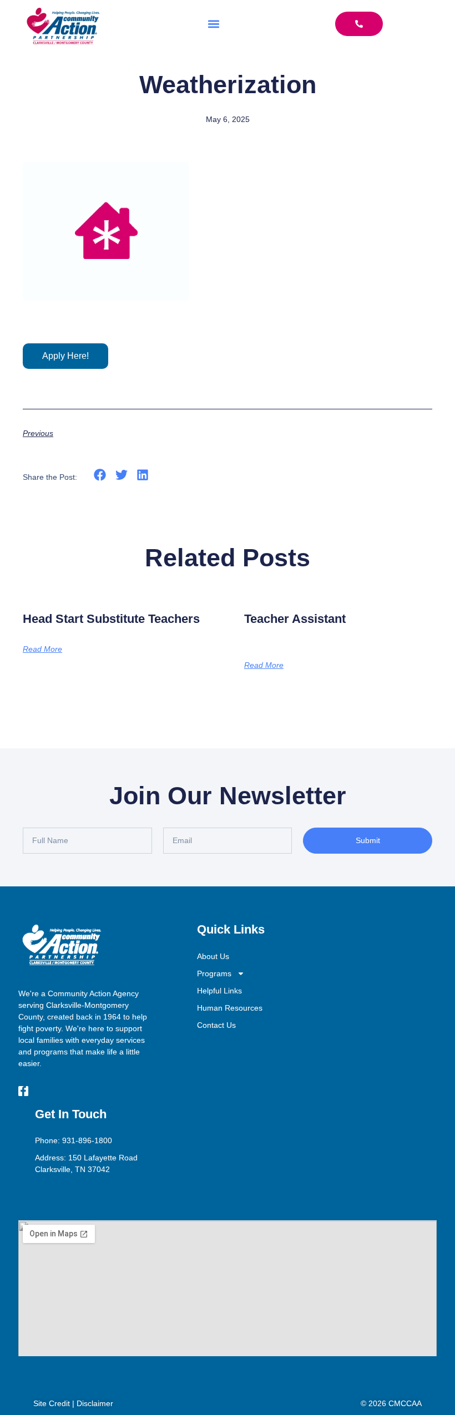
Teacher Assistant (295, 619)
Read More (42, 649)
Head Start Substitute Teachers (111, 619)
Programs (214, 973)
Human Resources (229, 1007)
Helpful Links (219, 990)
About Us (213, 956)
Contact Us (216, 1025)
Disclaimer (95, 1403)
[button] (214, 23)
